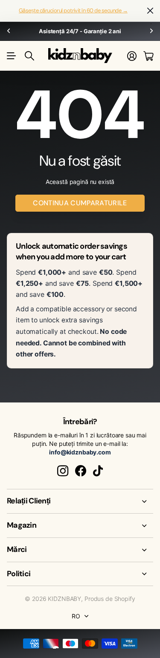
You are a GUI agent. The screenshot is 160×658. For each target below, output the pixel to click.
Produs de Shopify (109, 598)
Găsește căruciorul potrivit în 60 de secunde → (73, 10)
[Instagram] (62, 471)
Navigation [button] (11, 55)
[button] (8, 31)
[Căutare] (29, 55)
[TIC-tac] (98, 471)
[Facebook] (80, 471)
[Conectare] (132, 56)
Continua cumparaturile (80, 202)
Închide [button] (150, 11)
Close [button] (80, 501)
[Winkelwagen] (148, 56)
